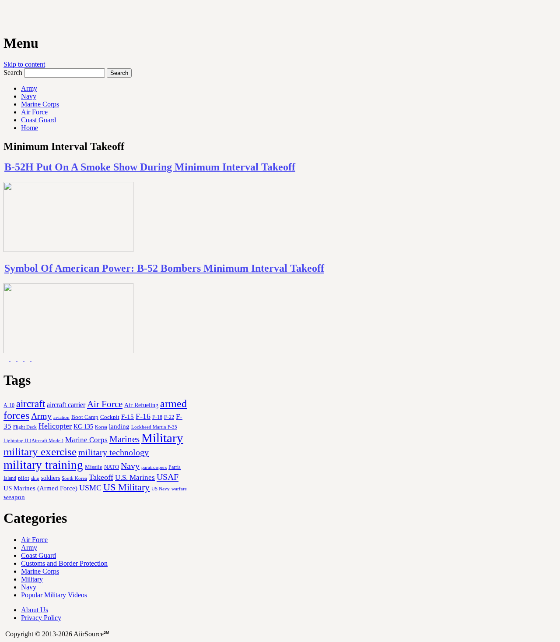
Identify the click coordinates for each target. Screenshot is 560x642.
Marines (124, 439)
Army (29, 88)
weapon (14, 496)
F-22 (169, 417)
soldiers (50, 477)
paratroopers (154, 467)
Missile (93, 467)
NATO (111, 467)
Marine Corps (40, 104)
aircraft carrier (66, 404)
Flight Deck (25, 427)
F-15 (127, 416)
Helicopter (55, 426)
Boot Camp (84, 417)
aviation (61, 417)
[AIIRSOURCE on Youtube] (7, 358)
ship (35, 478)
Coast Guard (38, 120)
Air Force (34, 112)
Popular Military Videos (54, 595)
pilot (23, 478)
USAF (167, 477)
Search (13, 72)
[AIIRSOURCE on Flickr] (34, 358)
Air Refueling (141, 404)
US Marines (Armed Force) (40, 488)
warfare (179, 488)
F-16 (143, 416)
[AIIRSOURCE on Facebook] (14, 358)
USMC (90, 487)
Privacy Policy (41, 617)
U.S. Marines (135, 477)
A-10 (9, 405)
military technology (113, 452)
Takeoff (101, 477)
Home (29, 127)
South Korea (74, 478)
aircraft (30, 403)
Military (162, 438)
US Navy (160, 488)
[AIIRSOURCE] (4, 17)
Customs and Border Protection (64, 563)
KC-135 (83, 426)
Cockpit (109, 417)
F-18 (157, 417)
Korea (101, 426)
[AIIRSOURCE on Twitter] (28, 358)
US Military (126, 487)
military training (43, 465)
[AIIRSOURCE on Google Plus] (21, 358)
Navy (28, 96)
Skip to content (24, 64)
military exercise (40, 451)
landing (119, 426)
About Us (34, 610)
